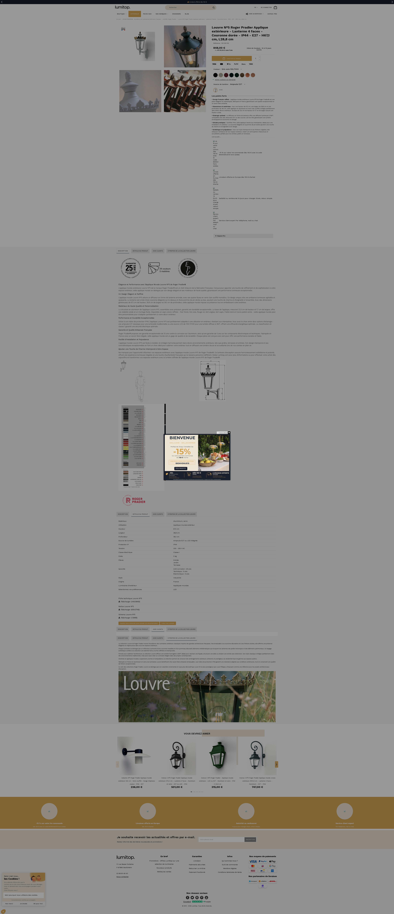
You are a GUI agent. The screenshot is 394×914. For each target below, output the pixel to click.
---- (166, 467)
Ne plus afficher (223, 432)
